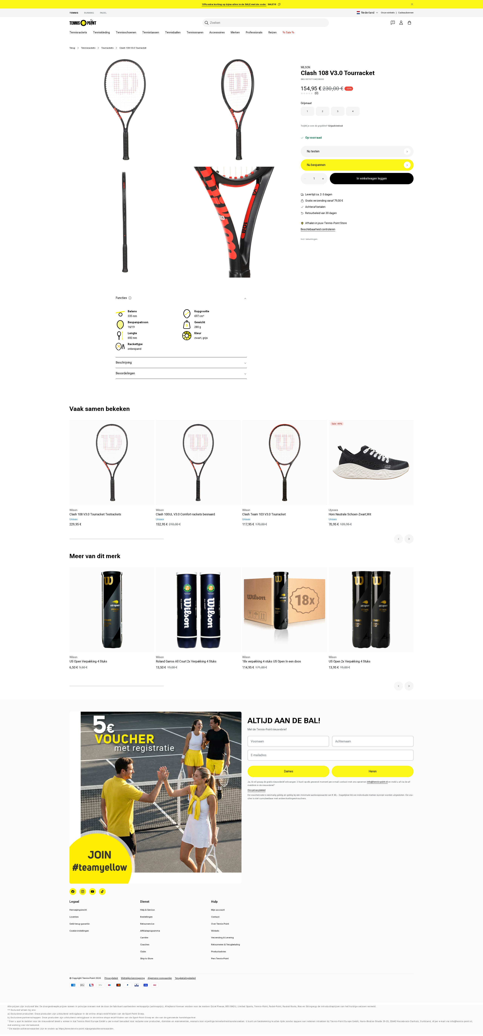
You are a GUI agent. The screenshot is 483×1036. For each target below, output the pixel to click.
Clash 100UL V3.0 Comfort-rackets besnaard (185, 514)
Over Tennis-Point (220, 923)
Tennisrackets (78, 32)
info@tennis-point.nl (377, 781)
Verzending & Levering (222, 937)
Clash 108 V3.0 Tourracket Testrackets (95, 514)
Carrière (144, 937)
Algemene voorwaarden (160, 978)
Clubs (143, 951)
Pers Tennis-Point (220, 958)
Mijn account (218, 910)
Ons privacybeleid (256, 790)
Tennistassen (150, 32)
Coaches (144, 944)
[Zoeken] (206, 23)
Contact (215, 917)
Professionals (254, 32)
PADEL (103, 13)
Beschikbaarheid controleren (318, 229)
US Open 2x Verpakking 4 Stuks (349, 661)
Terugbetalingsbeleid (185, 978)
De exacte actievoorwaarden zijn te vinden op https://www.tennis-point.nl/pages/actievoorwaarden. (61, 1029)
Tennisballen (173, 32)
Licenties (73, 917)
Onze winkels (388, 12)
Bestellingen (146, 917)
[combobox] (265, 22)
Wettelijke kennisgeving (133, 978)
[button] (398, 538)
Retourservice (147, 923)
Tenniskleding (101, 32)
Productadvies (218, 951)
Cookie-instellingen (79, 930)
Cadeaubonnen (406, 12)
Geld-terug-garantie (79, 923)
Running (89, 13)
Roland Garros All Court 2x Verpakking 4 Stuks (186, 661)
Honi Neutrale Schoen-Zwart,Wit (350, 514)
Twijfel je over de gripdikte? (322, 126)
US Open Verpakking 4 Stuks (88, 661)
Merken (235, 32)
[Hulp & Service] (393, 22)
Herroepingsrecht (78, 910)
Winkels (215, 930)
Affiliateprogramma (150, 930)
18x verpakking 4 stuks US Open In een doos (271, 661)
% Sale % (288, 32)
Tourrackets (107, 48)
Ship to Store (146, 958)
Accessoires (217, 32)
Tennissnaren (195, 32)
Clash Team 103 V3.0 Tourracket (264, 514)
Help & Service (147, 910)
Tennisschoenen (126, 32)
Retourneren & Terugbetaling (225, 944)
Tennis (73, 13)
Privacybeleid (111, 978)
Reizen (272, 32)
